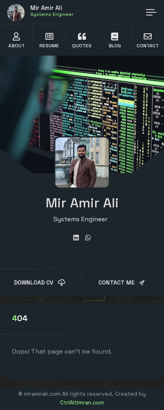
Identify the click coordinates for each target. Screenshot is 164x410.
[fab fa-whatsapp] (88, 238)
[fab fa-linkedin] (76, 238)
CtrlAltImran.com (82, 402)
